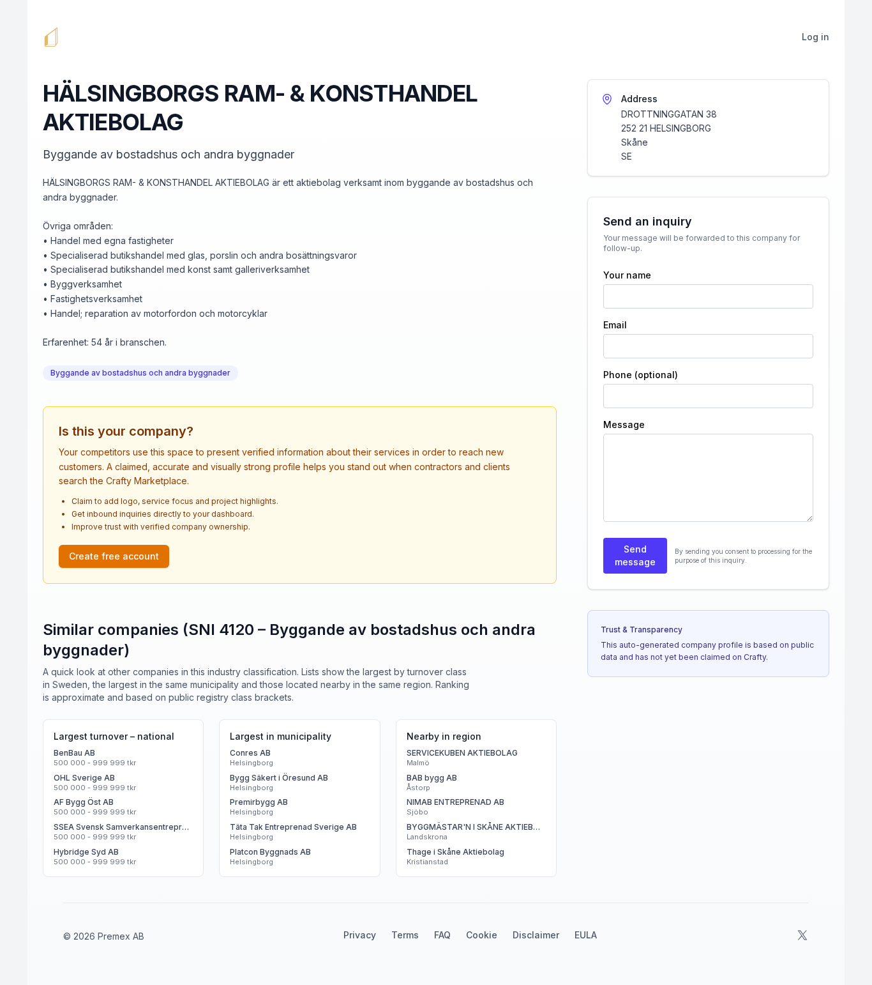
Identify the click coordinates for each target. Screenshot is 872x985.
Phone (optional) (640, 374)
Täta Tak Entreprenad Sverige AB (293, 827)
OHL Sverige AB (84, 778)
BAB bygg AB (432, 778)
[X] (802, 935)
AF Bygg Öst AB (84, 802)
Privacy (359, 934)
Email (615, 324)
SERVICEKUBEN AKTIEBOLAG (462, 753)
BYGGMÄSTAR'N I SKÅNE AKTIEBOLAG (476, 827)
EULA (586, 934)
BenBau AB (74, 753)
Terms (405, 934)
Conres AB (250, 753)
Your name (627, 275)
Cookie (481, 934)
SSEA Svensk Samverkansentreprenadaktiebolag (123, 827)
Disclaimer (536, 934)
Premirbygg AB (259, 802)
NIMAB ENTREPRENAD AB (455, 802)
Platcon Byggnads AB (270, 852)
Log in (815, 36)
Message (624, 424)
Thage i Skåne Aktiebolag (455, 852)
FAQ (442, 934)
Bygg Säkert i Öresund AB (279, 778)
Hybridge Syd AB (86, 852)
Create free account (114, 556)
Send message (635, 555)
